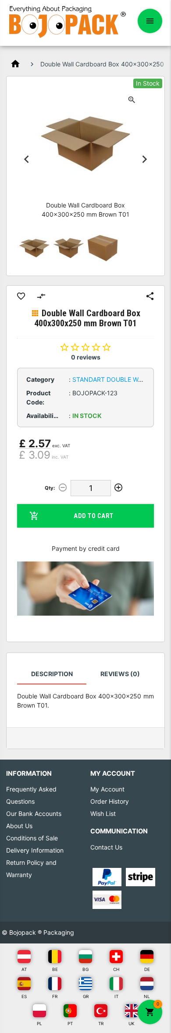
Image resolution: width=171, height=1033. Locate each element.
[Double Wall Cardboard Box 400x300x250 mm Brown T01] (34, 248)
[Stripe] (140, 876)
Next (144, 159)
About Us (19, 825)
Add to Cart (94, 516)
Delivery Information (35, 850)
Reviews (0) (120, 673)
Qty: (50, 488)
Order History (109, 801)
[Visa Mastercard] (107, 899)
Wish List (103, 813)
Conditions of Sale (32, 838)
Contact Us (106, 847)
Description (52, 673)
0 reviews (85, 357)
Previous (26, 159)
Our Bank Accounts (33, 813)
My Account (107, 789)
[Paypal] (107, 876)
